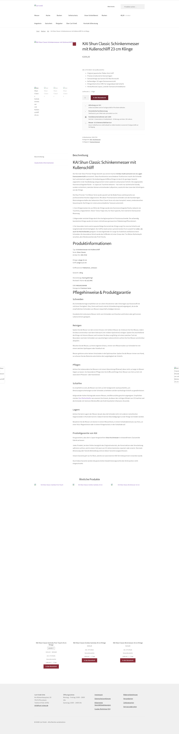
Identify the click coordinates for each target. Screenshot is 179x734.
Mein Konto (111, 6)
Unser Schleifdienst (91, 15)
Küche (48, 15)
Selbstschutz (73, 15)
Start (37, 31)
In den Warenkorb (99, 98)
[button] (74, 44)
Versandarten (128, 699)
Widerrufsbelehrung (130, 695)
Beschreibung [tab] (39, 157)
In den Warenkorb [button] (51, 666)
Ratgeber (59, 23)
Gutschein (48, 23)
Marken (104, 15)
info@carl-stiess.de (41, 705)
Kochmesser (97, 139)
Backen (59, 15)
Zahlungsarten (128, 703)
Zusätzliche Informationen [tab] (44, 163)
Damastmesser (95, 142)
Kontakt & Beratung (90, 23)
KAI (48, 31)
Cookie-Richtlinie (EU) (102, 709)
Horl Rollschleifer (85, 398)
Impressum (99, 695)
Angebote (37, 23)
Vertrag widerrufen (130, 707)
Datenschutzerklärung (103, 699)
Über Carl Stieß (71, 23)
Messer (36, 15)
